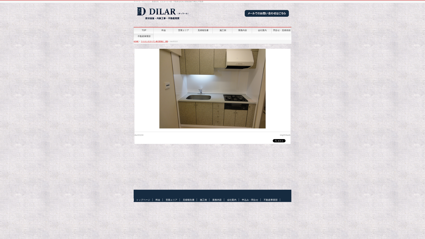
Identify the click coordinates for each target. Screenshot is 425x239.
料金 (158, 200)
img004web (285, 135)
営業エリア (171, 200)
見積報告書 (188, 200)
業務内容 (217, 200)
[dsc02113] (212, 88)
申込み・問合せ (250, 200)
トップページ (143, 200)
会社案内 (232, 200)
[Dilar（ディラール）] (163, 21)
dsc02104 (138, 135)
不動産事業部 (270, 200)
